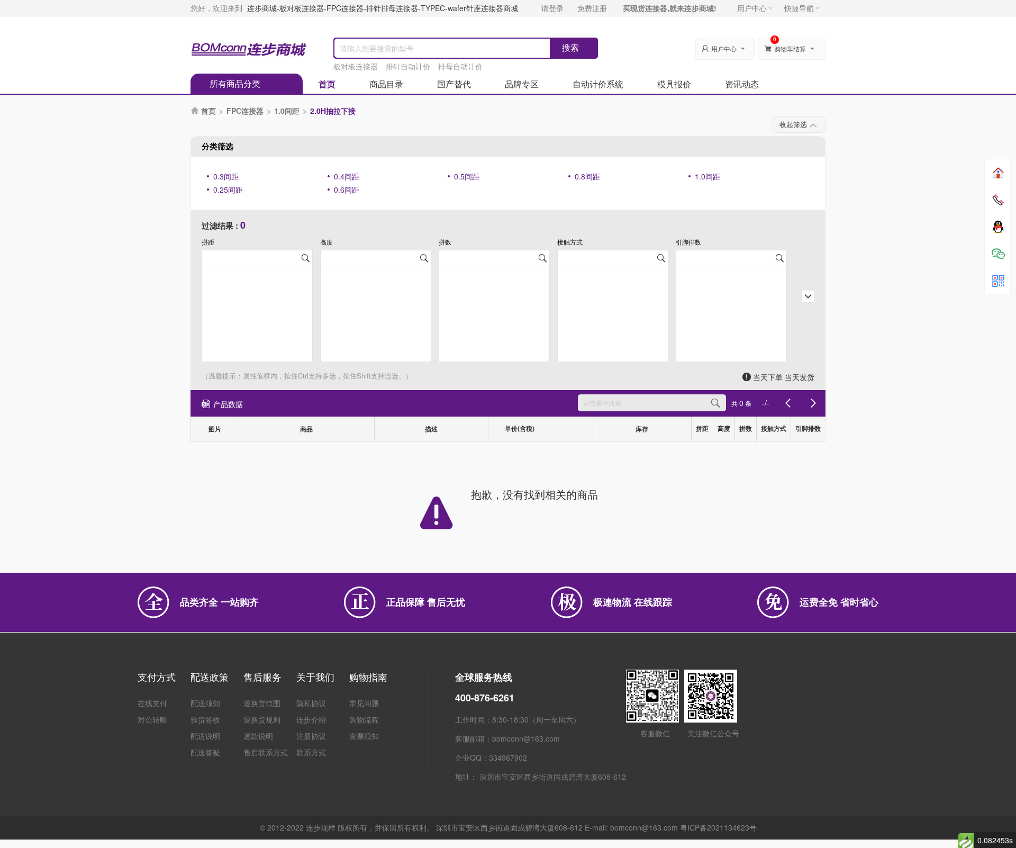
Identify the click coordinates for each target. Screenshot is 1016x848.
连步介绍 (311, 719)
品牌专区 (522, 84)
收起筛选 (793, 124)
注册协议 (311, 735)
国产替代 (454, 84)
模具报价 (674, 84)
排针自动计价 (408, 66)
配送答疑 (205, 752)
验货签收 (205, 719)
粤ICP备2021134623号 (718, 827)
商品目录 (386, 84)
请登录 (552, 8)
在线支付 (152, 703)
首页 (327, 84)
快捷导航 (799, 8)
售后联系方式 (265, 752)
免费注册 (592, 8)
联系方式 (311, 752)
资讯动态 (742, 84)
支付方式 (157, 676)
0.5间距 (466, 176)
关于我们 (315, 676)
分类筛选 (217, 146)
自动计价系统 (598, 84)
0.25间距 (228, 189)
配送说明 (205, 735)
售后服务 (262, 676)
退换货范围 (261, 703)
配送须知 (205, 703)
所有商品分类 (235, 83)
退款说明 (258, 735)
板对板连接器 (355, 66)
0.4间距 (346, 176)
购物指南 (368, 676)
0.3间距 (226, 176)
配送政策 (209, 676)
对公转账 (152, 719)
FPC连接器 (245, 110)
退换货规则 (261, 719)
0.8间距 (587, 176)
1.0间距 (287, 110)
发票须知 (364, 735)
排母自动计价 (460, 66)
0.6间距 (346, 189)
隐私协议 (311, 703)
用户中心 (752, 8)
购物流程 (364, 719)
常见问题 (364, 703)
